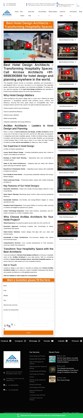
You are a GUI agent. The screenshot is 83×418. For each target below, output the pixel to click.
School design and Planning (37, 387)
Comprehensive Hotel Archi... (67, 150)
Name (5, 285)
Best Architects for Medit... (67, 172)
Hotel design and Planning (37, 374)
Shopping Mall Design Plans (37, 359)
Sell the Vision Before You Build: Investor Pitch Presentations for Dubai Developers (67, 360)
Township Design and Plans (37, 395)
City (5, 300)
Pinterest (75, 341)
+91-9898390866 (11, 4)
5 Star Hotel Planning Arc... (67, 217)
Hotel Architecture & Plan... (67, 239)
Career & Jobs (62, 13)
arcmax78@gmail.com (65, 6)
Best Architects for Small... (67, 62)
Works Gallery (53, 11)
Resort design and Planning (37, 356)
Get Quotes (73, 11)
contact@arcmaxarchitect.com (65, 4)
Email (5, 290)
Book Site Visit (31, 13)
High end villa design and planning (36, 362)
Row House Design (63, 380)
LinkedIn (61, 341)
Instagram (19, 341)
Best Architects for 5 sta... (67, 40)
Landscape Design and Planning (36, 398)
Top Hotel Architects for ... (67, 106)
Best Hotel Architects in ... (67, 128)
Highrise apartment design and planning (38, 367)
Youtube (47, 341)
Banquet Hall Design (35, 384)
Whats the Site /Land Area (10, 305)
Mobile (6, 295)
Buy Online (22, 13)
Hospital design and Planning (38, 371)
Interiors (32, 377)
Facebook (4, 341)
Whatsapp (33, 341)
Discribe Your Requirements (11, 310)
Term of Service (75, 412)
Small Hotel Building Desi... (67, 84)
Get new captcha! (4, 329)
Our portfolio (42, 11)
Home (16, 11)
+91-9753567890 (11, 5)
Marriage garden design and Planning (37, 380)
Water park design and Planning (36, 391)
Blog (80, 11)
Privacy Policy (66, 412)
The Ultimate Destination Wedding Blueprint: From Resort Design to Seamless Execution (67, 370)
